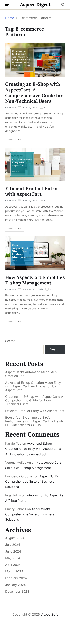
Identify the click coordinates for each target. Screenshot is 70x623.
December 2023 (17, 591)
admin (12, 107)
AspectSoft (49, 614)
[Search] (63, 4)
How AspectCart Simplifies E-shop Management (35, 280)
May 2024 (12, 558)
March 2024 (14, 571)
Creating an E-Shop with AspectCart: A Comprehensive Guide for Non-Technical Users (34, 92)
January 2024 (15, 585)
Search (10, 341)
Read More (14, 139)
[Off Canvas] (7, 5)
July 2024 (12, 545)
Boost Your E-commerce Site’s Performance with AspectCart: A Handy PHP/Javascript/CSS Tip (34, 421)
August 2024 (14, 538)
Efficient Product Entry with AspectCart (31, 191)
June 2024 (13, 551)
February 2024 (16, 578)
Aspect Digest (35, 4)
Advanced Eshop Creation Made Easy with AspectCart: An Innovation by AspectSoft (33, 386)
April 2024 (13, 565)
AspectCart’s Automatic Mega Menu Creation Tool (31, 374)
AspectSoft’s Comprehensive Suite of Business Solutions (31, 481)
